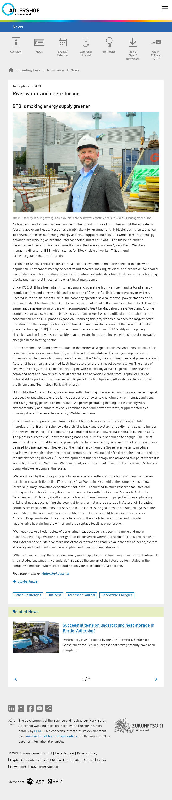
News (74, 70)
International (48, 767)
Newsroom (55, 70)
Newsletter (18, 767)
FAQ (76, 760)
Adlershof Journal (55, 573)
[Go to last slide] (16, 679)
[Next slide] (156, 679)
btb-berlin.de (28, 581)
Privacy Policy (87, 753)
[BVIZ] (55, 782)
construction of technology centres (51, 736)
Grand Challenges (27, 595)
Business (54, 595)
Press (101, 760)
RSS (33, 767)
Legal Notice (64, 753)
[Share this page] (48, 708)
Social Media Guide (56, 760)
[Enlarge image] (86, 162)
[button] (11, 708)
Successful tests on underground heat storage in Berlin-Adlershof (108, 628)
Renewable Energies (117, 595)
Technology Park (27, 70)
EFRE (38, 731)
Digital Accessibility (24, 760)
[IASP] (35, 782)
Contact (88, 760)
